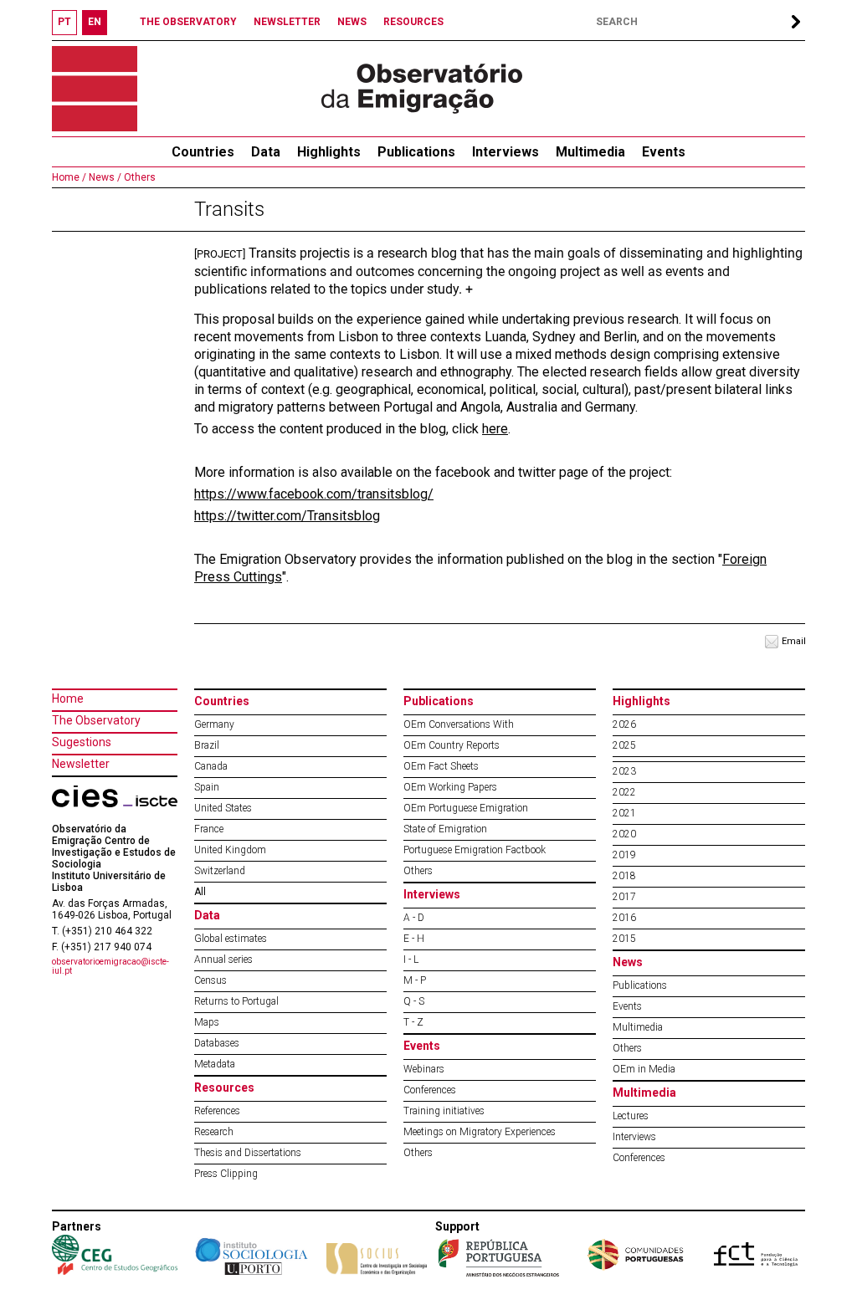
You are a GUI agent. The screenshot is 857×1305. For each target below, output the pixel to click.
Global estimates (230, 938)
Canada (211, 766)
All (200, 892)
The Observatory (96, 720)
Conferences (429, 1090)
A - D (413, 918)
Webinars (423, 1069)
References (217, 1111)
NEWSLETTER (287, 22)
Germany (214, 724)
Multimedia (590, 152)
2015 (624, 938)
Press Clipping (226, 1174)
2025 (624, 745)
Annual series (223, 959)
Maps (206, 1022)
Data (265, 152)
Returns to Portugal (236, 1001)
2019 (624, 855)
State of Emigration (445, 829)
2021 (624, 813)
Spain (206, 787)
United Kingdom (230, 850)
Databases (216, 1043)
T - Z (413, 1022)
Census (210, 980)
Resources (224, 1087)
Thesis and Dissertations (247, 1153)
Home (68, 698)
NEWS (352, 22)
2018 (624, 876)
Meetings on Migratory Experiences (479, 1132)
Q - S (413, 1001)
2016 (624, 918)
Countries (221, 701)
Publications (416, 152)
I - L (410, 959)
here (495, 429)
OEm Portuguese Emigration (465, 808)
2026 (624, 724)
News (628, 962)
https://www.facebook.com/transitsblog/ (314, 494)
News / (103, 177)
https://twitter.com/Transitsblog (287, 516)
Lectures (631, 1116)
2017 (624, 897)
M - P (414, 980)
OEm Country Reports (451, 745)
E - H (413, 938)
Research (213, 1132)
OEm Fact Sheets (441, 766)
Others (138, 177)
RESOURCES (413, 22)
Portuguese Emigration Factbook (474, 850)
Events (663, 152)
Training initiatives (444, 1111)
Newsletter (81, 763)
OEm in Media (644, 1069)
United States (223, 808)
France (208, 829)
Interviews (505, 152)
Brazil (206, 745)
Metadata (214, 1064)
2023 (624, 771)
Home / (69, 177)
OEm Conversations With (458, 724)
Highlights (329, 152)
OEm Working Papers (450, 787)
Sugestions (81, 742)
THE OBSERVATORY (188, 22)
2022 (624, 792)
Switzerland (219, 871)
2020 (624, 834)
